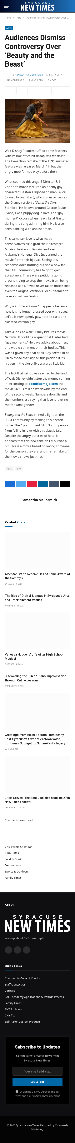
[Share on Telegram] (56, 90)
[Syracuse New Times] (37, 6)
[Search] (69, 6)
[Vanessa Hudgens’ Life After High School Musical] (37, 630)
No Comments (15, 80)
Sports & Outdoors (17, 871)
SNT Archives (13, 1009)
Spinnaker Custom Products (23, 1021)
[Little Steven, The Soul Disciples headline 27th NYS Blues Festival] (37, 774)
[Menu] (6, 6)
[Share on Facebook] (10, 90)
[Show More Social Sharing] (66, 90)
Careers (10, 990)
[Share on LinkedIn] (45, 90)
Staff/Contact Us (15, 984)
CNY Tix (10, 1015)
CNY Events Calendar (18, 847)
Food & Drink (13, 859)
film (19, 468)
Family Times (13, 877)
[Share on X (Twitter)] (21, 90)
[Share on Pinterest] (33, 90)
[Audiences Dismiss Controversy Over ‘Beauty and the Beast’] (37, 120)
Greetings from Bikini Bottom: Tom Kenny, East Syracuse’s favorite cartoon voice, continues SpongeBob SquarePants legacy (35, 739)
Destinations (13, 865)
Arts (9, 27)
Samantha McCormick (30, 75)
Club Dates (12, 853)
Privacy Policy (39, 1096)
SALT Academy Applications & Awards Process (34, 997)
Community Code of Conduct (23, 978)
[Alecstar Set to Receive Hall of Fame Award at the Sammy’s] (37, 550)
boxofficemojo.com (43, 384)
